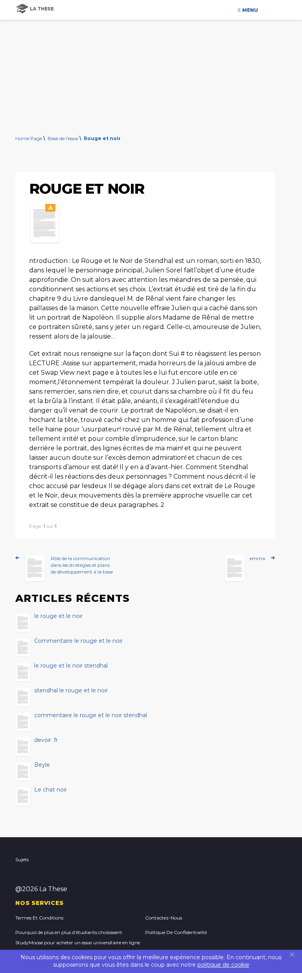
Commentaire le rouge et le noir (78, 641)
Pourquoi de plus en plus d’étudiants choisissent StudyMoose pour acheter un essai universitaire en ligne (77, 937)
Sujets (22, 859)
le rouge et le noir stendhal (71, 666)
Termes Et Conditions (39, 918)
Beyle (42, 765)
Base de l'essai (63, 138)
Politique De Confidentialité (176, 932)
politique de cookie (223, 964)
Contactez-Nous (163, 918)
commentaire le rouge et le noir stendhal (90, 715)
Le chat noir (50, 790)
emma (257, 558)
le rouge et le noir (58, 616)
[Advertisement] (151, 65)
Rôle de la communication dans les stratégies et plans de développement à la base (82, 565)
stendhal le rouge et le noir (71, 691)
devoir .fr (46, 740)
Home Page (28, 138)
